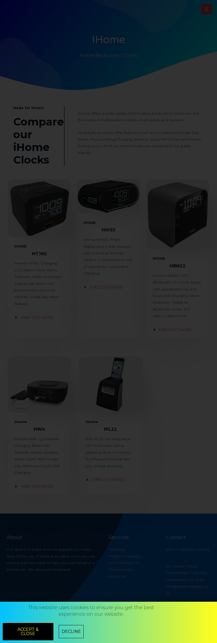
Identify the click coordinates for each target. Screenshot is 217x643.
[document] (108, 321)
